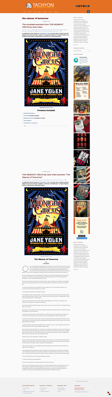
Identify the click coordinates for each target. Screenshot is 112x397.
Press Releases (61, 388)
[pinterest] (86, 6)
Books (29, 11)
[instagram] (89, 6)
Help (59, 391)
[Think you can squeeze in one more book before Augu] (82, 74)
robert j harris (29, 31)
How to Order (26, 388)
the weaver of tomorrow (53, 31)
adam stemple (34, 29)
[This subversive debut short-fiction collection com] (82, 158)
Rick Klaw (24, 29)
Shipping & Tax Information (28, 391)
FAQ (24, 389)
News (50, 11)
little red (58, 29)
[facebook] (79, 6)
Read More (76, 44)
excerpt (49, 29)
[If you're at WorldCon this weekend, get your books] (82, 90)
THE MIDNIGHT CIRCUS (45, 33)
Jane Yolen (53, 29)
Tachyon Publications (81, 381)
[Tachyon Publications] (39, 9)
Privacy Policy (44, 388)
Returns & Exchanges (27, 393)
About (39, 11)
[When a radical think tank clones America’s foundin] (82, 175)
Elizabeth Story (49, 107)
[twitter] (77, 6)
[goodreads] (84, 6)
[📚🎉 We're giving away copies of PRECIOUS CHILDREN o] (82, 141)
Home (24, 11)
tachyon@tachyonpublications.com (82, 391)
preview (61, 29)
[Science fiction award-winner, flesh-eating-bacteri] (82, 209)
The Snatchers (27, 120)
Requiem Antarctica (29, 118)
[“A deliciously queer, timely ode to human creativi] (82, 107)
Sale (35, 11)
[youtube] (81, 6)
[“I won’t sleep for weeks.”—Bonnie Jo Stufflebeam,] (82, 192)
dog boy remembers (42, 29)
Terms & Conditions (45, 391)
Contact (55, 11)
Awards (45, 11)
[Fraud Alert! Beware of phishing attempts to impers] (82, 226)
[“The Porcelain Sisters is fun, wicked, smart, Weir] (82, 124)
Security (42, 389)
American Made (61, 389)
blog (29, 29)
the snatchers (44, 31)
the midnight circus (37, 31)
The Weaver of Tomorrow (30, 123)
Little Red (26, 115)
